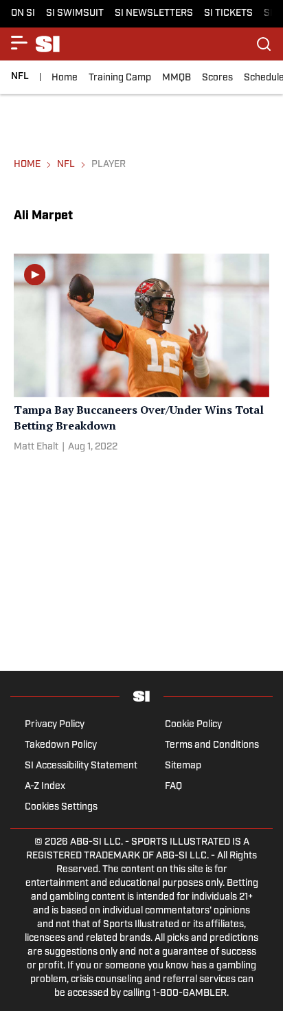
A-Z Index (45, 786)
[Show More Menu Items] (19, 42)
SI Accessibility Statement (81, 766)
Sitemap (183, 766)
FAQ (173, 786)
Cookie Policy (193, 725)
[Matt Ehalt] (36, 447)
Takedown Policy (61, 745)
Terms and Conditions (212, 745)
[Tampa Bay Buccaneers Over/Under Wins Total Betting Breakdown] (141, 356)
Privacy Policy (54, 725)
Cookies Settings (61, 807)
